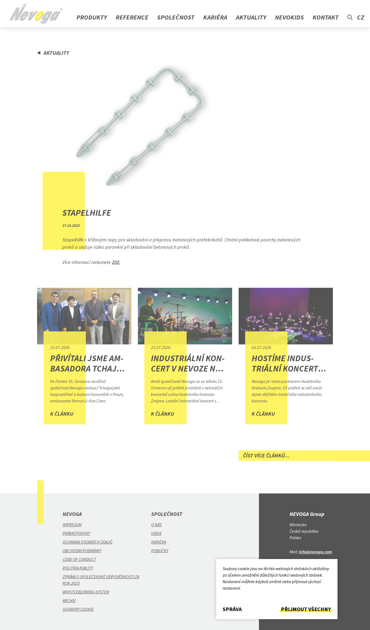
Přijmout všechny (306, 609)
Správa (232, 609)
